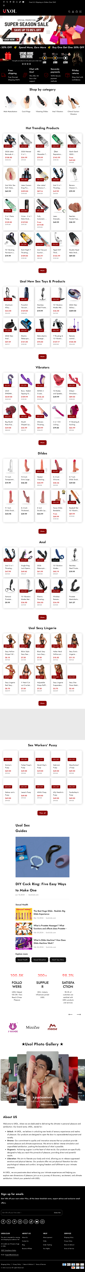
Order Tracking (47, 1245)
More (42, 270)
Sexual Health (23, 960)
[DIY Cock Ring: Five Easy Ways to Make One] (42, 857)
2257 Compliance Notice (8, 1250)
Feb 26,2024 (38, 947)
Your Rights (46, 1249)
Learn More (63, 828)
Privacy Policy (68, 1241)
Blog (23, 1245)
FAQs (44, 1241)
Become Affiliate (27, 1249)
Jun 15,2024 (20, 895)
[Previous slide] (70, 1014)
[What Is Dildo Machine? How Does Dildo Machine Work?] (24, 943)
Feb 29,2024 (38, 932)
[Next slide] (79, 1014)
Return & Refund (69, 1245)
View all (42, 813)
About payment (47, 1237)
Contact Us (25, 1241)
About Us (25, 1237)
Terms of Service (69, 1249)
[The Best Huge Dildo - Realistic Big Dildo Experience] (24, 914)
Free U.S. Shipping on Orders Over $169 (42, 2)
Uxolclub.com (34, 895)
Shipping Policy (68, 1237)
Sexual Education (40, 960)
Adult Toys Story (58, 960)
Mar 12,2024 (38, 918)
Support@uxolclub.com (12, 1255)
